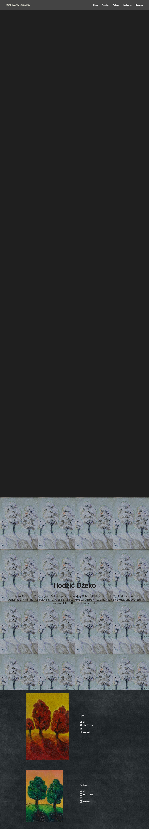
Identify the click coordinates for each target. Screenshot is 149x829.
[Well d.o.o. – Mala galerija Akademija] (18, 5)
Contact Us (127, 5)
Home (95, 5)
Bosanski (139, 5)
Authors (116, 5)
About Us (105, 5)
